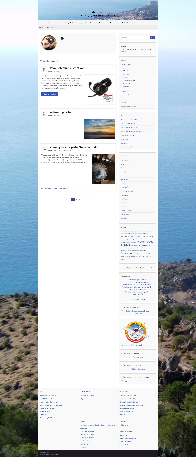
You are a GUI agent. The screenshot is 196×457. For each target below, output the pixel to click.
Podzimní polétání (60, 112)
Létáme (58, 23)
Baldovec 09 (140, 231)
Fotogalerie (69, 23)
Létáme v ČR (125, 187)
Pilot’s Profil (50, 27)
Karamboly (126, 86)
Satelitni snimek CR (126, 411)
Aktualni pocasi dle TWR (129, 120)
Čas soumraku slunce (137, 299)
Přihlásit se (123, 435)
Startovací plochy (126, 210)
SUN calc (124, 143)
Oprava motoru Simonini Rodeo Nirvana (131, 248)
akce (122, 164)
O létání (63, 150)
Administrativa (125, 160)
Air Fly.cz (98, 12)
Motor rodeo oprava (50, 189)
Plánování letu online (127, 135)
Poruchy (68, 150)
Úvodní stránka (46, 23)
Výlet (143, 256)
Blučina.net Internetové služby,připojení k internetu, (97, 425)
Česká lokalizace (125, 445)
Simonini (65, 189)
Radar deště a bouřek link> (138, 289)
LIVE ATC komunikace (128, 123)
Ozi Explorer (123, 425)
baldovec (134, 231)
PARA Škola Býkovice (87, 431)
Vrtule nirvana (137, 256)
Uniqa (132, 256)
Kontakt (93, 23)
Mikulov (134, 242)
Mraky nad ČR (138, 294)
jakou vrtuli (148, 236)
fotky (144, 233)
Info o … (41, 27)
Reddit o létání (85, 441)
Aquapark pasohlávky (126, 231)
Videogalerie (125, 214)
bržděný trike (135, 233)
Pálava (133, 250)
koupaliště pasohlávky (136, 239)
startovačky (127, 256)
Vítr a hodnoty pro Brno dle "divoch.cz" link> (137, 287)
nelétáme (148, 245)
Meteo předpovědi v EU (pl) (129, 127)
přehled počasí (139, 250)
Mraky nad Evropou (138, 297)
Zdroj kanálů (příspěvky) (127, 438)
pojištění (143, 248)
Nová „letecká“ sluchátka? (66, 68)
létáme (144, 239)
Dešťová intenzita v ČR (127, 399)
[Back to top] (191, 452)
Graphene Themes (54, 454)
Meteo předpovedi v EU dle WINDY (132, 131)
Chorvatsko (124, 168)
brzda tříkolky (128, 233)
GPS (122, 175)
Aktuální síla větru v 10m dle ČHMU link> (137, 284)
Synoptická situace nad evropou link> (138, 292)
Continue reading (50, 94)
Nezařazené (58, 71)
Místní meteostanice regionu (138, 282)
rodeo (60, 189)
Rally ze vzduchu (85, 399)
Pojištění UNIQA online (87, 438)
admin (51, 71)
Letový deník (82, 23)
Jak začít (125, 71)
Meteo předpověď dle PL (138, 280)
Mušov (132, 245)
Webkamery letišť (126, 147)
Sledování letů (125, 139)
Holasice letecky (141, 236)
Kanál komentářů (125, 441)
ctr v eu (141, 233)
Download (103, 23)
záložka (146, 256)
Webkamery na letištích (119, 23)
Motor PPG (58, 150)
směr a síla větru (137, 253)
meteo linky (129, 242)
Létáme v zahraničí (129, 80)
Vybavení (126, 74)
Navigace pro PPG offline (140, 245)
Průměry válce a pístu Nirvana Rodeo (73, 147)
